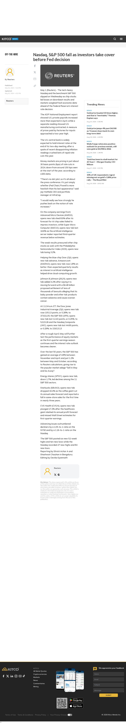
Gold (89, 110)
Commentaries (39, 683)
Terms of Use (10, 715)
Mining (36, 686)
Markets (36, 677)
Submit (108, 695)
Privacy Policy (40, 715)
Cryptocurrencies (40, 674)
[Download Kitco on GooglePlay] (76, 700)
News (35, 680)
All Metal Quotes (40, 671)
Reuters (11, 79)
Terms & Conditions (25, 715)
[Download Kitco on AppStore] (76, 705)
